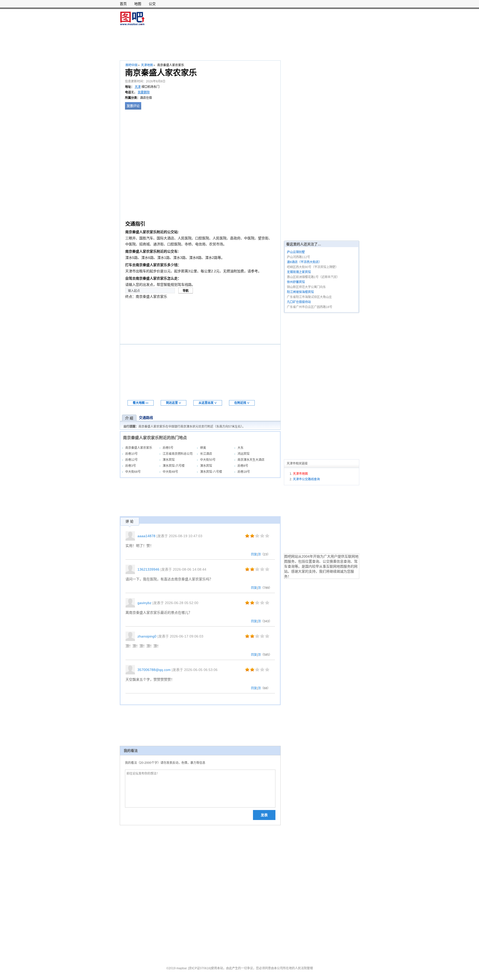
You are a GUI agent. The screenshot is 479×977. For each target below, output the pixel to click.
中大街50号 (208, 460)
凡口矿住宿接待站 (299, 302)
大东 (240, 448)
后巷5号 (168, 448)
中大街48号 (170, 472)
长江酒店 (206, 454)
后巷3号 (130, 466)
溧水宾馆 (169, 460)
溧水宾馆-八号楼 (211, 472)
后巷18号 (244, 472)
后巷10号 (131, 454)
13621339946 (148, 569)
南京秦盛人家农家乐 (138, 448)
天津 (138, 87)
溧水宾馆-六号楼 (174, 466)
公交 (152, 4)
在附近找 (241, 403)
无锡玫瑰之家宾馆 (299, 272)
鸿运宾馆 (243, 454)
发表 (264, 815)
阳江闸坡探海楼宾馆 (300, 292)
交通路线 (146, 418)
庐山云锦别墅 (296, 252)
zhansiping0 (146, 636)
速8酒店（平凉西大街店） (304, 262)
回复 (254, 554)
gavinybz (144, 603)
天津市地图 (300, 474)
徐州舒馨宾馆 (296, 282)
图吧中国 (131, 65)
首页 (123, 4)
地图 (137, 4)
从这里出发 (208, 403)
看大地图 (140, 403)
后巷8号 (243, 466)
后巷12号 (131, 460)
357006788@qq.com (154, 670)
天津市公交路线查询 (306, 479)
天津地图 (147, 65)
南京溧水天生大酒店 (251, 460)
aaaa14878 (146, 536)
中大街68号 (133, 472)
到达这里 (173, 403)
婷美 (203, 448)
